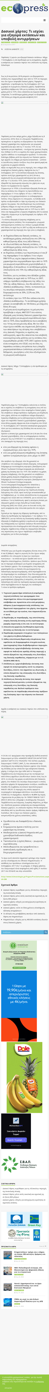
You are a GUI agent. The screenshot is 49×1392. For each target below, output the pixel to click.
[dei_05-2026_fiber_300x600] (19, 1006)
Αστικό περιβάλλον (20, 1259)
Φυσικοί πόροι (41, 42)
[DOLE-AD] (24, 1077)
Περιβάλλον (23, 42)
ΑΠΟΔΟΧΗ (8, 1388)
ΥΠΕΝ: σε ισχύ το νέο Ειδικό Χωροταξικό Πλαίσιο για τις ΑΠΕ (28, 1300)
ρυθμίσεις (40, 1382)
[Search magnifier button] (46, 932)
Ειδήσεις (17, 1304)
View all (41, 1246)
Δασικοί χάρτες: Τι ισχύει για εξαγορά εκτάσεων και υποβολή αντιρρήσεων (23, 35)
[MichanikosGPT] (16, 1131)
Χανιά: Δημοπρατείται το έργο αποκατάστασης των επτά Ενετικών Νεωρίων (27, 1285)
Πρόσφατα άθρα (8, 1247)
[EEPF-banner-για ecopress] (24, 1226)
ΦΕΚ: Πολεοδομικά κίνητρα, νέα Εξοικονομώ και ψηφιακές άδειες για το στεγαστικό (29, 1270)
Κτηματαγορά (5, 42)
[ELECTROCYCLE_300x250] (19, 955)
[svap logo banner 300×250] (19, 1164)
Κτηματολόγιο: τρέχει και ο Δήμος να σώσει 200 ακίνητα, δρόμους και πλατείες (29, 1254)
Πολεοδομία (32, 42)
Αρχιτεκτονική (19, 1290)
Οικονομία (14, 42)
